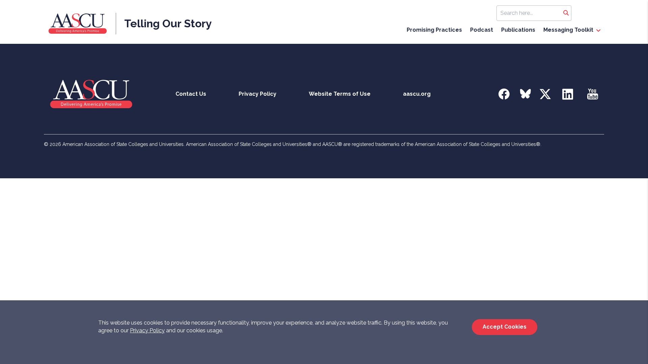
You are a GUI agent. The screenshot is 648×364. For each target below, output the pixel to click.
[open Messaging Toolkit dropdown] (598, 30)
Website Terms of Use (340, 94)
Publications (518, 30)
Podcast (481, 30)
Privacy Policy (147, 330)
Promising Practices (434, 30)
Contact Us (191, 94)
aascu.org (417, 94)
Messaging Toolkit (568, 30)
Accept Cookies (504, 327)
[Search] (566, 13)
